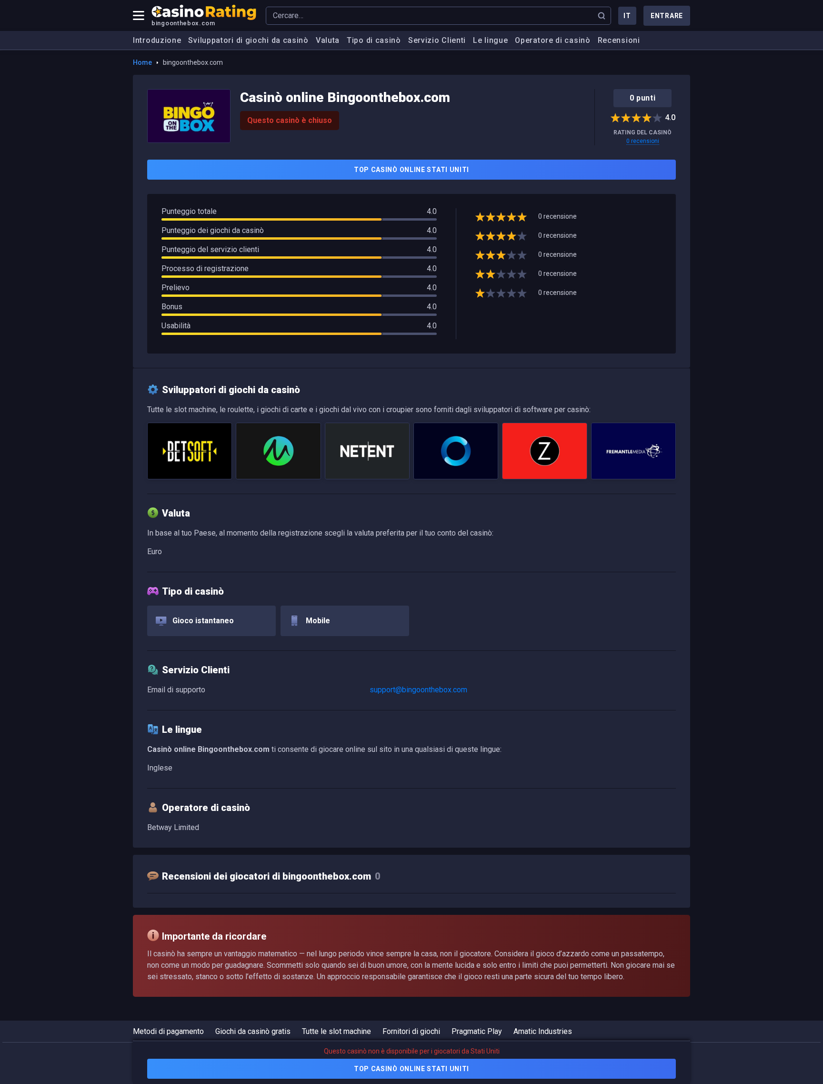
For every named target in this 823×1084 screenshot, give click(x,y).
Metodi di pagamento (168, 1031)
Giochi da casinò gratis (253, 1031)
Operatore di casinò (552, 40)
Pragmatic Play (477, 1031)
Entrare (667, 16)
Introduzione (157, 40)
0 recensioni (642, 141)
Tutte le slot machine (336, 1031)
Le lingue (490, 40)
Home (142, 62)
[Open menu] (138, 15)
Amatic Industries (542, 1031)
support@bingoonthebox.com (418, 689)
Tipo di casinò (374, 40)
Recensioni (619, 40)
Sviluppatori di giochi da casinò (248, 40)
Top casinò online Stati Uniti (411, 169)
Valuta (328, 40)
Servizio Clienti (437, 40)
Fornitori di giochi (411, 1031)
